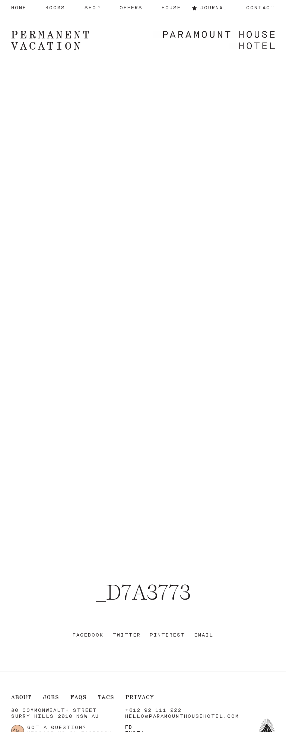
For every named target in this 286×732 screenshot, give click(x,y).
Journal (213, 8)
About (21, 697)
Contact (260, 8)
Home (18, 8)
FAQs (78, 697)
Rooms (55, 8)
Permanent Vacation (51, 40)
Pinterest (167, 635)
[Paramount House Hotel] (214, 41)
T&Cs (106, 697)
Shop (93, 8)
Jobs (51, 697)
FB (129, 727)
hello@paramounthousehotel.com (182, 716)
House (171, 8)
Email (203, 635)
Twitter (126, 635)
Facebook (88, 635)
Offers (131, 8)
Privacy (139, 697)
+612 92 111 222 (153, 710)
